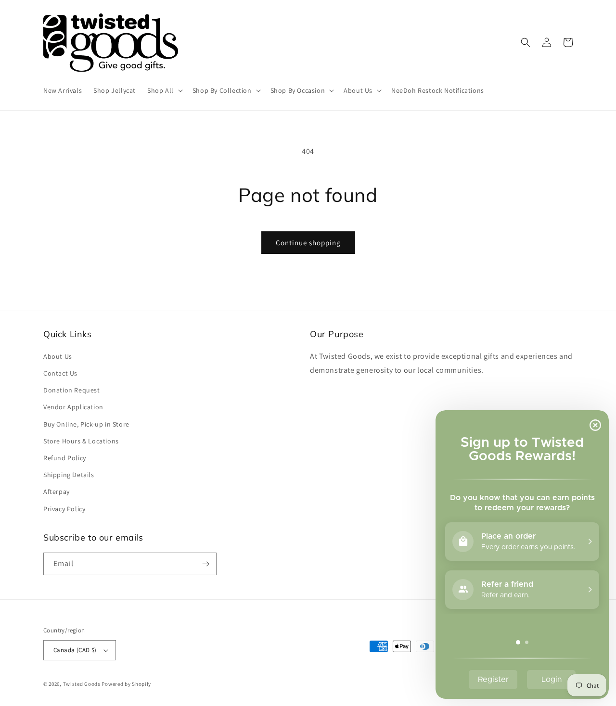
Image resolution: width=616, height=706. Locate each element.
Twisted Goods (82, 684)
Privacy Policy (64, 508)
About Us (57, 356)
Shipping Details (68, 474)
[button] (164, 90)
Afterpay (56, 491)
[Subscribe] (205, 564)
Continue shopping (308, 242)
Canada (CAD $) (75, 650)
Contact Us (60, 373)
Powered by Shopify (126, 684)
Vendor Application (73, 407)
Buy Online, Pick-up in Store (86, 424)
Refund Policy (64, 458)
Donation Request (71, 390)
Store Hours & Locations (81, 441)
